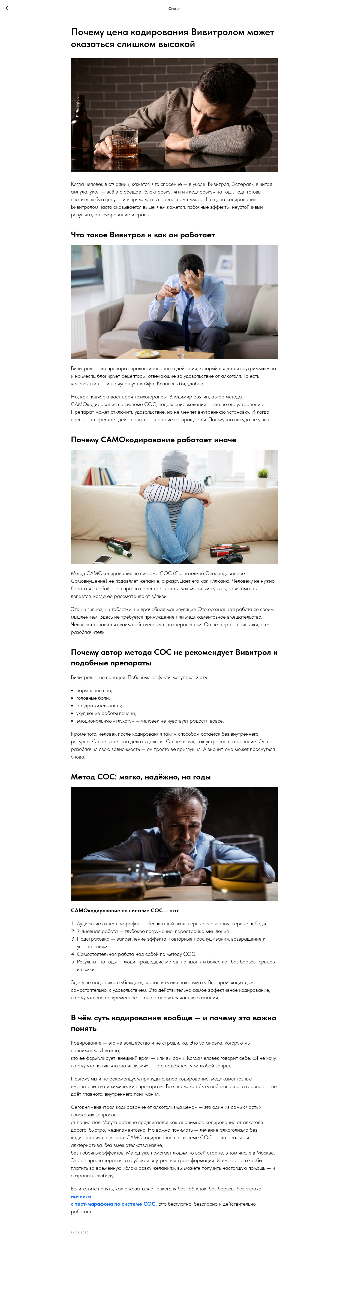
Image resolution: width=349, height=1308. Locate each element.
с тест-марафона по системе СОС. (114, 1203)
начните (81, 1196)
